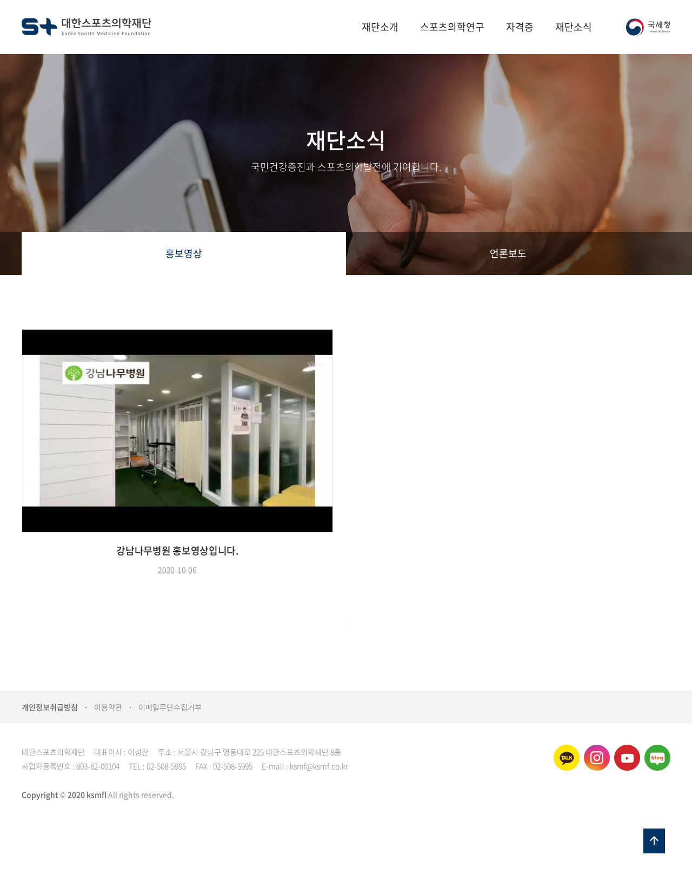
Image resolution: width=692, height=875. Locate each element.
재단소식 (573, 26)
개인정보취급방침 (50, 707)
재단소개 (380, 26)
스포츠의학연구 (452, 26)
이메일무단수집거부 (170, 707)
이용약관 (108, 707)
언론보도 (508, 253)
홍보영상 (183, 253)
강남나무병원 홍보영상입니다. (177, 550)
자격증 (520, 26)
